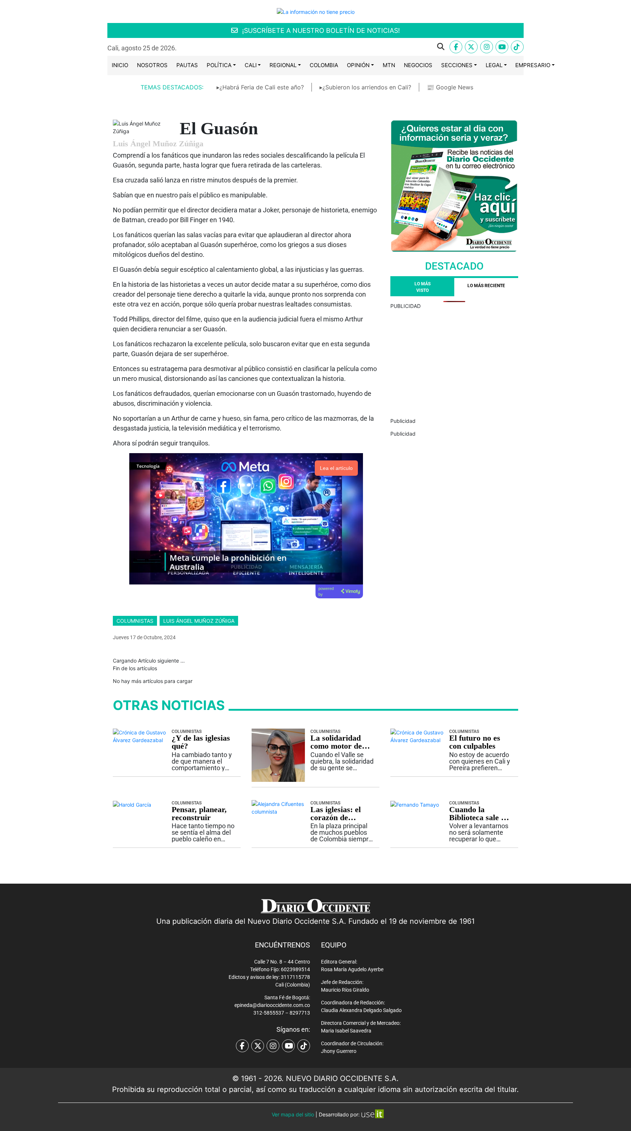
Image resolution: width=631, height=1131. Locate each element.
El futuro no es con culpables (474, 742)
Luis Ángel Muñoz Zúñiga (198, 621)
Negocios (418, 65)
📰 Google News (450, 87)
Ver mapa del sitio (293, 1114)
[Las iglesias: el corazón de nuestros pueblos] (278, 807)
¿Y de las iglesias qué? (201, 742)
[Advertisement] (454, 361)
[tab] (486, 287)
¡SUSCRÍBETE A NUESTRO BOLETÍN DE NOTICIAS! (320, 30)
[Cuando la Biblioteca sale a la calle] (414, 804)
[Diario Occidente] (316, 11)
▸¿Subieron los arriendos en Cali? (365, 87)
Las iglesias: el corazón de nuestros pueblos (339, 814)
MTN (389, 65)
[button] (316, 46)
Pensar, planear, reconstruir (199, 814)
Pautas (187, 65)
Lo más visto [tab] (422, 287)
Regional (283, 65)
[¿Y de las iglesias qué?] (139, 736)
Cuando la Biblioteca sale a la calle (477, 814)
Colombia (324, 65)
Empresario (532, 65)
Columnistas (134, 621)
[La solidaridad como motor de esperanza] (278, 755)
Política (219, 65)
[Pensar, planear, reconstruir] (132, 804)
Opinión (358, 65)
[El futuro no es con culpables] (417, 736)
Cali (251, 65)
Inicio (120, 65)
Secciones (457, 65)
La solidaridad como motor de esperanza (336, 742)
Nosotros (152, 65)
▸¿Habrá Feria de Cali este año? (260, 87)
